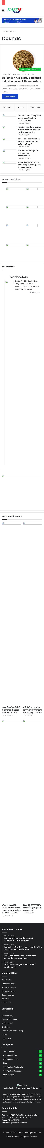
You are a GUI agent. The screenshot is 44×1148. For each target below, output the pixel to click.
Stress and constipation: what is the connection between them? (29, 141)
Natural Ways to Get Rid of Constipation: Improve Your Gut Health (29, 165)
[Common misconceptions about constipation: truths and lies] (9, 118)
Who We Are (6, 980)
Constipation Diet (10, 1055)
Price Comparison (9, 987)
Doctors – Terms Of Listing (12, 1031)
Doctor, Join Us (8, 995)
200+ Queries (8, 1051)
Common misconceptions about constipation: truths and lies (29, 118)
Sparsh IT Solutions (30, 1137)
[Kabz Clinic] (14, 10)
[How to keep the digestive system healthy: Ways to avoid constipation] (9, 130)
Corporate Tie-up (8, 991)
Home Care (6, 1038)
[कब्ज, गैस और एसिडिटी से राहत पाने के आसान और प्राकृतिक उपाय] (11, 613)
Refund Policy (7, 1023)
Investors (5, 999)
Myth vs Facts (9, 1075)
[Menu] (3, 11)
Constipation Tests (10, 1059)
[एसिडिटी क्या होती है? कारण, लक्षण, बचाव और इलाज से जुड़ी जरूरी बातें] (32, 613)
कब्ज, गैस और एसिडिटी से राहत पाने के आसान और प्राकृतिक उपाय (11, 710)
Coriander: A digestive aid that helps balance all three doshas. (21, 79)
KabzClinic (7, 74)
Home (5, 31)
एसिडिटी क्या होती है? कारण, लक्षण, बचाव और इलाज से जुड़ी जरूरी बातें (32, 710)
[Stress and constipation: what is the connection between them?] (9, 142)
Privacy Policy (7, 1016)
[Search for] (41, 11)
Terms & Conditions (9, 1019)
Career (4, 1035)
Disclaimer (6, 1027)
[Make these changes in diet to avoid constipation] (9, 153)
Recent (21, 107)
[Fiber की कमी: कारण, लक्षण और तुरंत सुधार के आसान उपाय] (32, 811)
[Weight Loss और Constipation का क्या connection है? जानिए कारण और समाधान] (11, 811)
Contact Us (6, 1003)
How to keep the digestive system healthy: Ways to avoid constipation (29, 129)
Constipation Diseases (12, 1071)
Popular (7, 107)
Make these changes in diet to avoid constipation (28, 153)
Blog (5, 1063)
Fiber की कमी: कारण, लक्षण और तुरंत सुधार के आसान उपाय (32, 907)
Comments (35, 107)
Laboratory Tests (8, 984)
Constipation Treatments (13, 1067)
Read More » (10, 97)
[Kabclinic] (22, 20)
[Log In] (36, 11)
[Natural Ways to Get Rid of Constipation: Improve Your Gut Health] (9, 165)
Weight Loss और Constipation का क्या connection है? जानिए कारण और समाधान (11, 909)
